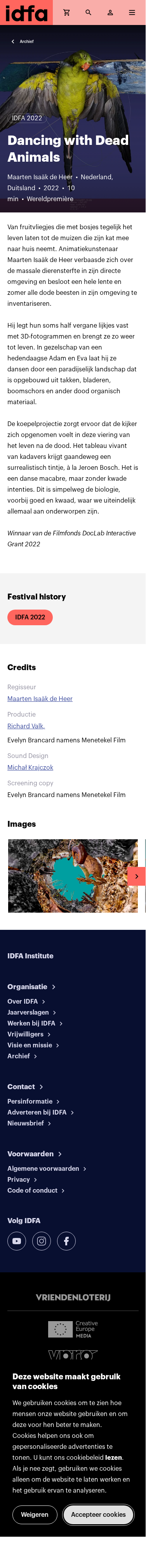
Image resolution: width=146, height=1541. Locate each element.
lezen (113, 1458)
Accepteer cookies (98, 1515)
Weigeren (35, 1515)
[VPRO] (73, 1357)
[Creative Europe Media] (73, 1329)
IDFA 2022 (30, 617)
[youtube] (16, 1241)
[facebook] (66, 1241)
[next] (136, 876)
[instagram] (41, 1241)
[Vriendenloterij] (73, 1297)
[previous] (9, 876)
